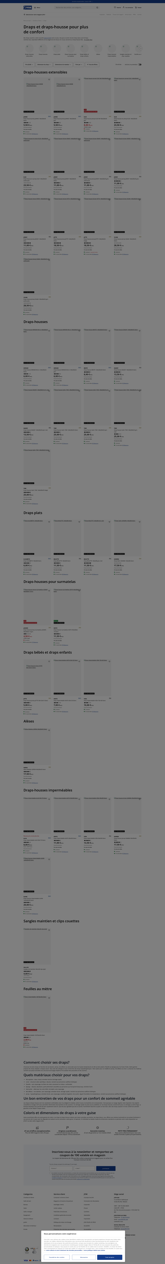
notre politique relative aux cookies (94, 1250)
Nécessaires (84, 1257)
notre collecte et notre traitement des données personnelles (64, 1250)
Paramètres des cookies (56, 1257)
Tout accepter (109, 1257)
